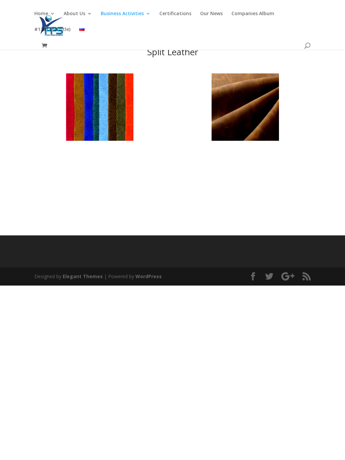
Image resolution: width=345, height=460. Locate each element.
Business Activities (122, 14)
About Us (74, 14)
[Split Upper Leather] (245, 139)
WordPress (148, 276)
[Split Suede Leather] (99, 139)
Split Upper (245, 156)
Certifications (175, 14)
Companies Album (252, 14)
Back (172, 206)
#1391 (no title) (52, 29)
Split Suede (99, 156)
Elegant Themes (83, 276)
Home (41, 14)
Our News (211, 14)
